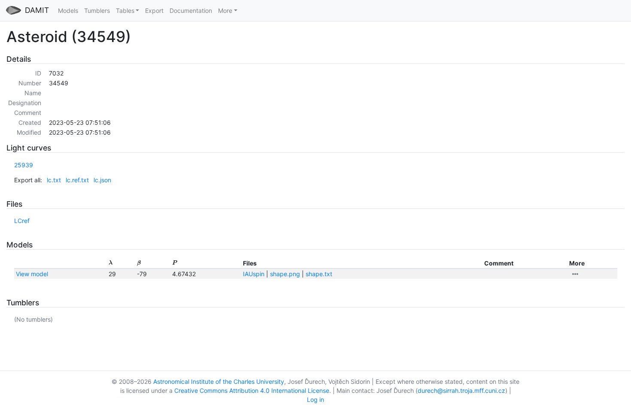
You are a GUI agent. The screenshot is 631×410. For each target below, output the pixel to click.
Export (154, 10)
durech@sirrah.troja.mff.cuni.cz (461, 390)
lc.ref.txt (77, 180)
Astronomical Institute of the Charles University (218, 381)
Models (68, 10)
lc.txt (54, 180)
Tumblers (97, 10)
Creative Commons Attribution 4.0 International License (251, 390)
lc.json (102, 180)
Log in (315, 399)
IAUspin (253, 273)
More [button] (225, 10)
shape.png (285, 273)
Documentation (191, 10)
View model (32, 273)
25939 (23, 165)
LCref (22, 220)
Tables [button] (125, 10)
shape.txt (319, 273)
